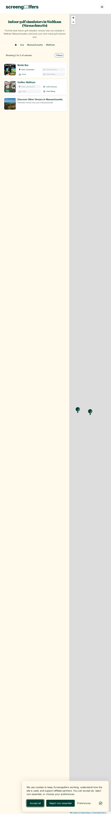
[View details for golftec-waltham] (34, 87)
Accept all (35, 803)
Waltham (50, 45)
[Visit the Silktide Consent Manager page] (100, 803)
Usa (22, 45)
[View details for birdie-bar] (34, 70)
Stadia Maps (85, 812)
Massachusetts (35, 45)
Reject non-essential (60, 803)
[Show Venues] (34, 103)
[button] (73, 18)
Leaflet (75, 812)
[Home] (16, 45)
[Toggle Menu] (102, 7)
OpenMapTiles (99, 812)
